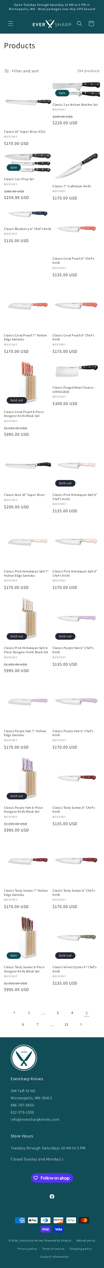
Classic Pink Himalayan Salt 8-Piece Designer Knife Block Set (26, 650)
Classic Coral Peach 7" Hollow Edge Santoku (25, 337)
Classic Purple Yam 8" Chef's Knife (73, 733)
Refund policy (86, 1240)
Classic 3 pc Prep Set (19, 179)
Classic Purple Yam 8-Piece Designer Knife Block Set (23, 810)
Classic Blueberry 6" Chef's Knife (27, 229)
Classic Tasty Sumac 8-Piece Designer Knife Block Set (24, 969)
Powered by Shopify (58, 1240)
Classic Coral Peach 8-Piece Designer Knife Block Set (24, 414)
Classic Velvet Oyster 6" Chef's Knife (75, 969)
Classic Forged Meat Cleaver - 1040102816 (74, 389)
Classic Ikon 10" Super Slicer (24, 495)
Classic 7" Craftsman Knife (72, 186)
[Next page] (81, 1024)
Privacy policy (27, 1249)
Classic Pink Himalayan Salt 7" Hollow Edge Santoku (26, 573)
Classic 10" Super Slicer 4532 (24, 132)
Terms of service (53, 1249)
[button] (11, 23)
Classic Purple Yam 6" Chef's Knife (73, 650)
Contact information (54, 1256)
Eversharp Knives (31, 1240)
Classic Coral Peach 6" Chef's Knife (73, 260)
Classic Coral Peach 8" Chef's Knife (73, 337)
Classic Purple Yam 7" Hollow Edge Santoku (25, 733)
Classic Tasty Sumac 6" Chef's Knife (74, 810)
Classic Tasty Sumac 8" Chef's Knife (74, 892)
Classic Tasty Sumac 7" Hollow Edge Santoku (26, 892)
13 (66, 1024)
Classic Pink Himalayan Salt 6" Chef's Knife (75, 497)
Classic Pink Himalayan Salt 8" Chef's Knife (75, 573)
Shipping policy (81, 1249)
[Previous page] (15, 1012)
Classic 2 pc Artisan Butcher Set (75, 104)
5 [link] (87, 1012)
